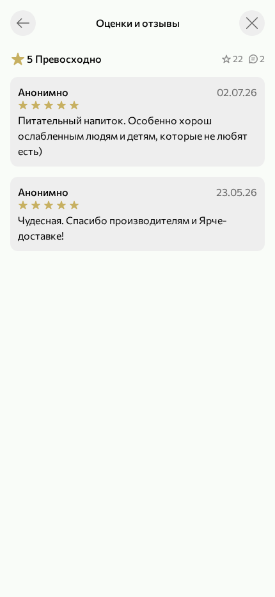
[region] (137, 321)
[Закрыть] (252, 23)
